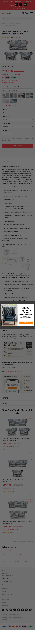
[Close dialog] (33, 305)
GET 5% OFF (26, 322)
